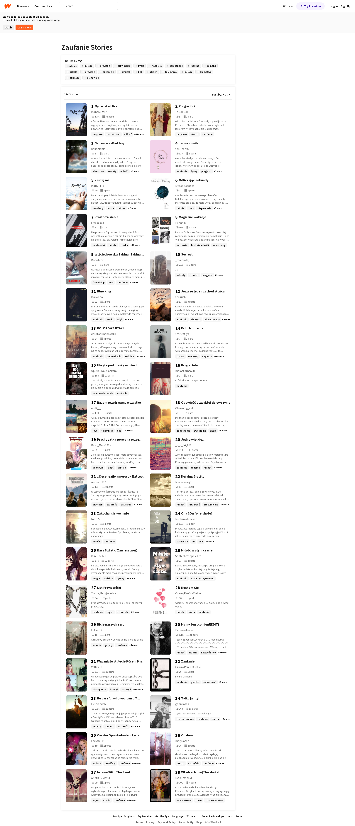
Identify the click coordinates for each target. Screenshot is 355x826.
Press (239, 816)
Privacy (150, 822)
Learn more (24, 27)
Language (178, 816)
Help (199, 822)
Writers (191, 816)
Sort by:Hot (220, 94)
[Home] (7, 6)
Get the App (162, 816)
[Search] (62, 6)
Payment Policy (167, 822)
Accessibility (186, 822)
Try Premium (312, 6)
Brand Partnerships (213, 816)
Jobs (230, 816)
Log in (334, 6)
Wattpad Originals (124, 816)
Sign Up (346, 6)
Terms (139, 822)
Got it (8, 27)
